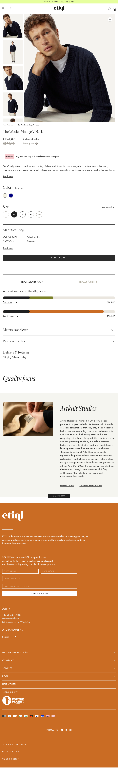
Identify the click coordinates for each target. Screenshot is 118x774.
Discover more (67, 486)
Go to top (59, 496)
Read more (8, 177)
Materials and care (15, 330)
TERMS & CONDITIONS (14, 744)
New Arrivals (8, 125)
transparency (32, 281)
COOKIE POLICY (10, 759)
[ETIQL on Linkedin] (66, 730)
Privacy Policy (10, 752)
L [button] (22, 214)
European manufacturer (90, 486)
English (5, 637)
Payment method (14, 341)
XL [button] (31, 214)
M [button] (14, 214)
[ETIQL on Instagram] (71, 730)
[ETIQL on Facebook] (62, 730)
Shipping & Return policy (14, 357)
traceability (88, 281)
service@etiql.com (10, 619)
